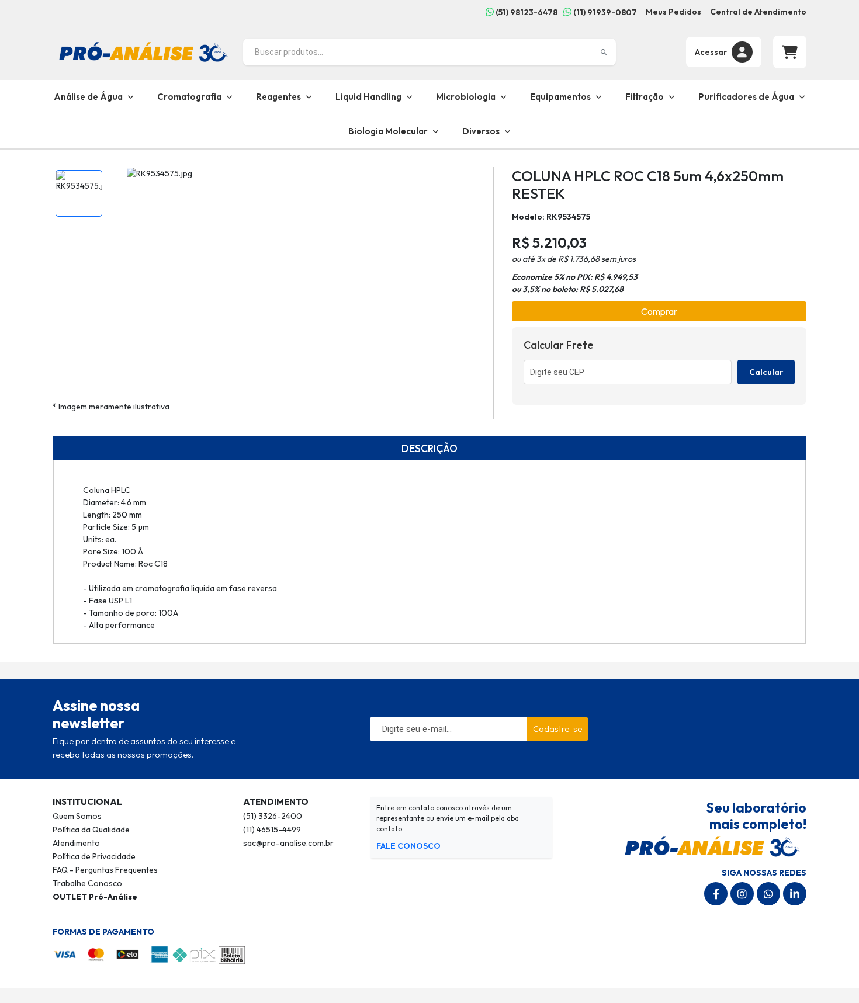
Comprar (659, 311)
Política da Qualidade (91, 829)
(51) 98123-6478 (525, 12)
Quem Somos (77, 816)
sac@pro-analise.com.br (288, 843)
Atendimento (76, 843)
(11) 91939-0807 (604, 12)
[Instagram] (742, 893)
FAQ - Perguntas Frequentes (105, 870)
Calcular (766, 372)
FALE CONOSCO (408, 846)
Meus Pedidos (673, 11)
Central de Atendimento (758, 11)
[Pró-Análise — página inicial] (143, 51)
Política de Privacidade (94, 856)
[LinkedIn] (794, 893)
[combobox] (429, 52)
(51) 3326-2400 (272, 816)
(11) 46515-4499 (272, 829)
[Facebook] (716, 893)
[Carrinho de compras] (789, 52)
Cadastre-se (557, 728)
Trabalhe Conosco (87, 883)
